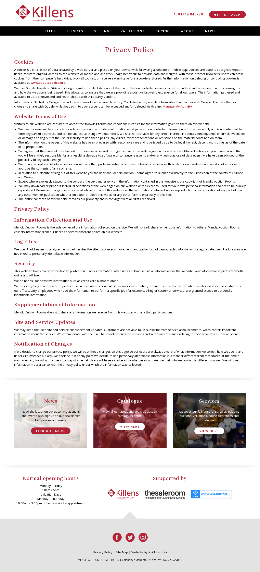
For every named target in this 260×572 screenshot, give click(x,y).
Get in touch (227, 14)
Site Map (122, 552)
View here (130, 426)
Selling (102, 31)
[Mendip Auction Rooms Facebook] (117, 541)
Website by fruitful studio (149, 552)
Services (74, 31)
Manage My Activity (177, 106)
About (187, 31)
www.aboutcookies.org (48, 82)
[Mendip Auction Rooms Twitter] (130, 541)
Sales (50, 31)
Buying (163, 31)
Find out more (51, 431)
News (210, 31)
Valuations (133, 31)
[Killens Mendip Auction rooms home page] (44, 13)
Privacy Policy (102, 552)
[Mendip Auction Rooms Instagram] (143, 541)
